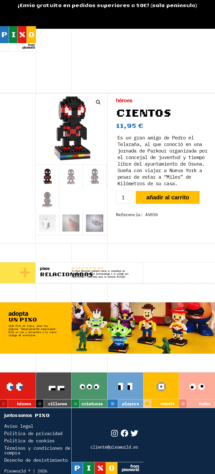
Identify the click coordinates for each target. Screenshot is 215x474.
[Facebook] (124, 433)
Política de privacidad (33, 433)
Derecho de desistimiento (36, 460)
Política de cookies (29, 441)
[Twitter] (134, 433)
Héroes (124, 100)
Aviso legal (18, 426)
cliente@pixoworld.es (114, 447)
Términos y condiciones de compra (37, 450)
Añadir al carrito (167, 197)
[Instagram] (114, 433)
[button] (98, 102)
